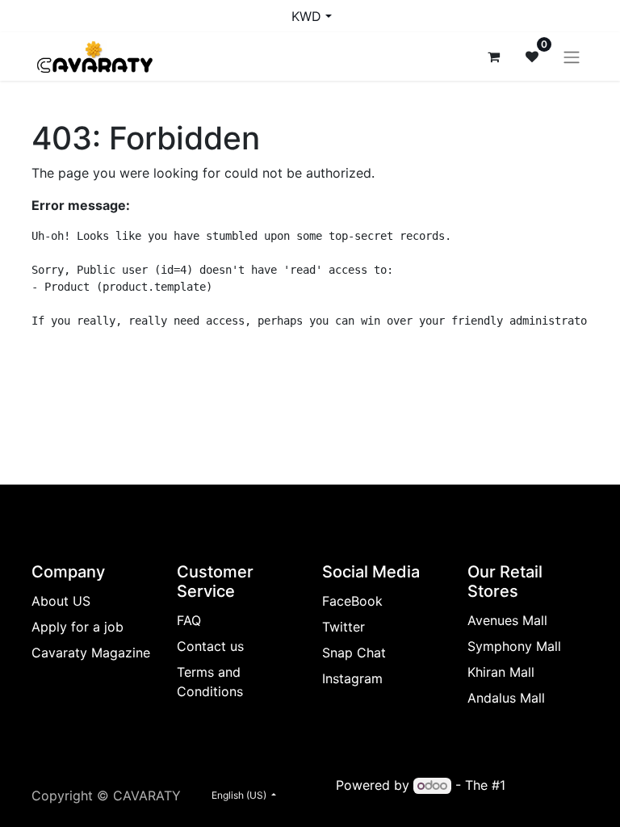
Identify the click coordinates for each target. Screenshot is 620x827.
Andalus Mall (506, 698)
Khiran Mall (500, 672)
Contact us (210, 646)
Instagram (352, 678)
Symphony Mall (514, 646)
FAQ (189, 620)
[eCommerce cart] (493, 56)
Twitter (343, 627)
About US (60, 601)
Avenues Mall (507, 620)
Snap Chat (354, 652)
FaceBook (352, 601)
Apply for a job (77, 627)
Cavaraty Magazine (90, 652)
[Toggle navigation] (572, 56)
